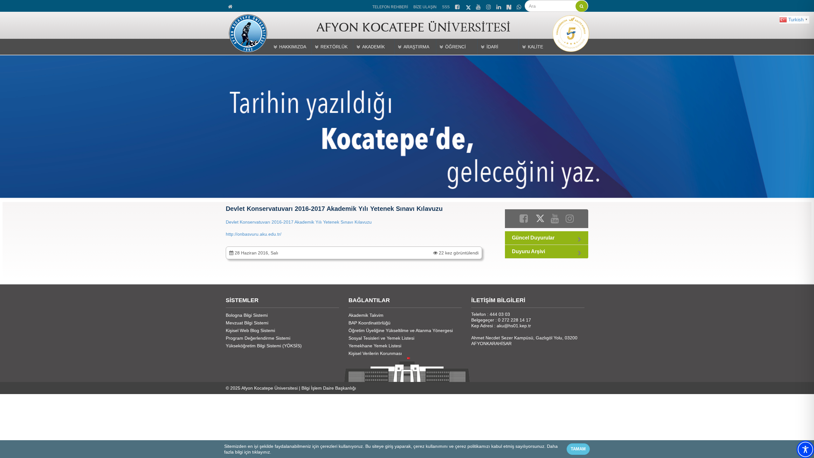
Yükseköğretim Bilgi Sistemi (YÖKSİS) (264, 345)
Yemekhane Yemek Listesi (374, 345)
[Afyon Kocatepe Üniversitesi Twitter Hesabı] (468, 6)
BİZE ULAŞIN (425, 7)
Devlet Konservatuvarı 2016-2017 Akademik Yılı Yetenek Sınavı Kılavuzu (299, 222)
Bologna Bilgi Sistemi (247, 315)
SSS (446, 7)
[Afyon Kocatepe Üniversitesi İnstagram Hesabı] (489, 6)
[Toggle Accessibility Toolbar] (805, 449)
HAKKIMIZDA (292, 46)
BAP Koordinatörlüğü (369, 322)
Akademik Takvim (365, 315)
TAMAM (578, 449)
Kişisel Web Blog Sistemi (250, 330)
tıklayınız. (261, 452)
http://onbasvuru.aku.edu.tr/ (253, 234)
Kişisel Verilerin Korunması (375, 353)
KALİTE (535, 46)
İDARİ (492, 46)
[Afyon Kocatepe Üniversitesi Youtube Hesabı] (479, 6)
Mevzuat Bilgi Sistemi (247, 322)
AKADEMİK (373, 46)
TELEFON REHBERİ (390, 7)
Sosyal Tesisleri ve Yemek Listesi (381, 338)
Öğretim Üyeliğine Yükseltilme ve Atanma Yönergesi (400, 330)
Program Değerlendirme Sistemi (258, 338)
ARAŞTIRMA (416, 46)
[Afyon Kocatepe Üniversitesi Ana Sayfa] (231, 5)
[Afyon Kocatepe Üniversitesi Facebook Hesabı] (458, 6)
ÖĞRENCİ (455, 46)
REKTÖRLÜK (334, 46)
